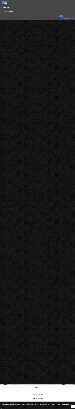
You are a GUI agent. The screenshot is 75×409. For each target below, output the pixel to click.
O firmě (5, 3)
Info (4, 4)
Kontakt (4, 12)
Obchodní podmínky (6, 7)
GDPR (4, 8)
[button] (63, 15)
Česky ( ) (70, 17)
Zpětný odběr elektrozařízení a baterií (9, 11)
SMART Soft (9, 406)
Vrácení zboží (5, 10)
